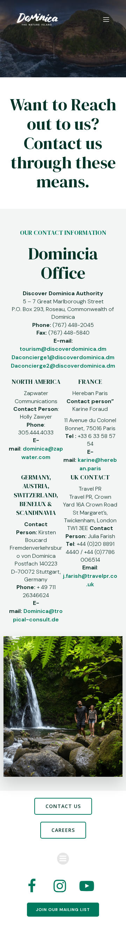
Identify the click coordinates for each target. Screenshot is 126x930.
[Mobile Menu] (106, 19)
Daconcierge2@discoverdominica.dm (63, 365)
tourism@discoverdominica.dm (63, 349)
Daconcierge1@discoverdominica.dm (63, 357)
